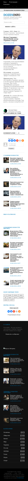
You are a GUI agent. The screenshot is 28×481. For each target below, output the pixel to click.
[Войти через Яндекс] (17, 140)
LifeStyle (6, 451)
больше (9, 295)
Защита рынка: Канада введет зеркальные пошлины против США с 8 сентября (17, 204)
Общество (7, 435)
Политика (7, 432)
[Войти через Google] (20, 140)
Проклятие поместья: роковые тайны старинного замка (17, 183)
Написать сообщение (12, 334)
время (15, 297)
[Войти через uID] (9, 140)
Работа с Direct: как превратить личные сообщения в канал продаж (16, 370)
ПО (5, 295)
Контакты (6, 4)
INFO (12, 15)
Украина (21, 297)
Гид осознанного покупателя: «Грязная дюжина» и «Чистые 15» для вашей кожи (17, 360)
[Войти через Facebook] (14, 140)
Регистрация (13, 2)
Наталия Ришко (12, 110)
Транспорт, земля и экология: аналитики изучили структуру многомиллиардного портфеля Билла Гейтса (17, 381)
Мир (5, 441)
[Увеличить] (14, 122)
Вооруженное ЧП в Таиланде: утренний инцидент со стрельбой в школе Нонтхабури (16, 233)
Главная (6, 31)
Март (15, 31)
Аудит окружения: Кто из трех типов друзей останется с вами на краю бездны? (17, 282)
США (5, 297)
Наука (5, 457)
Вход (5, 2)
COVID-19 (11, 300)
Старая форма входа (14, 314)
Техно (5, 454)
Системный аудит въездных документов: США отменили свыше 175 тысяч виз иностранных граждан (16, 257)
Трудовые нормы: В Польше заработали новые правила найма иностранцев (17, 159)
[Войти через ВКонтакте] (12, 140)
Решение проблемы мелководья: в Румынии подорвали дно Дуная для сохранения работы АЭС (17, 270)
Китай (5, 300)
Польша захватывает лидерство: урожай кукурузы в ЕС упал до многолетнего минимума (16, 245)
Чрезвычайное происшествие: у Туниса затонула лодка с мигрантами (16, 193)
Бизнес (6, 438)
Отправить (11, 148)
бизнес (10, 297)
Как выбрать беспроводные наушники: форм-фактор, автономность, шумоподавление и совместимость (16, 172)
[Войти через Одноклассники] (23, 140)
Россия (6, 448)
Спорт (5, 460)
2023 (11, 31)
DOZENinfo (20, 478)
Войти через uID (14, 308)
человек (16, 295)
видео (21, 295)
